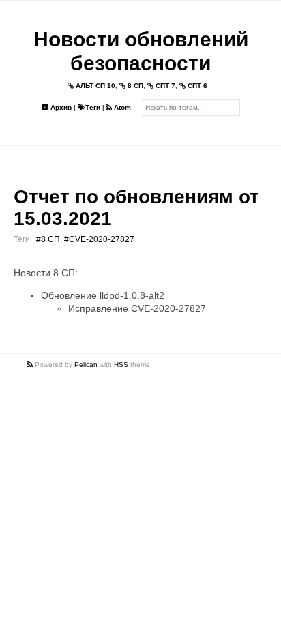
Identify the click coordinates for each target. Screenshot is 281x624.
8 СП (134, 85)
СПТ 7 (164, 85)
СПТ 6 (196, 85)
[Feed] (31, 364)
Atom (121, 107)
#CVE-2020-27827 (99, 239)
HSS (121, 364)
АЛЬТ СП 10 (94, 85)
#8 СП (48, 239)
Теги (92, 107)
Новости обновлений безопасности (140, 51)
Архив (60, 107)
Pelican (86, 364)
